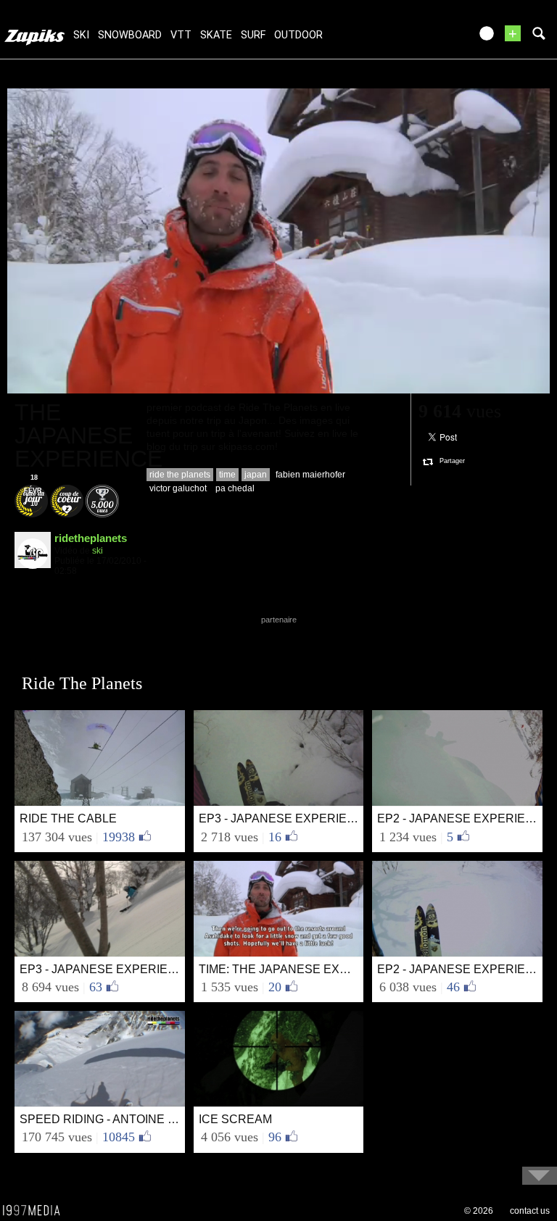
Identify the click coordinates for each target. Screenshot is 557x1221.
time (227, 475)
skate (216, 35)
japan (255, 475)
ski (81, 35)
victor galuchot (178, 488)
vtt (180, 35)
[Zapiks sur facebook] (428, 38)
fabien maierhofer (310, 475)
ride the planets (179, 475)
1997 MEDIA (35, 1211)
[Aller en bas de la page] (539, 1176)
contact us (530, 1211)
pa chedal (235, 488)
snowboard (130, 35)
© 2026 (478, 1211)
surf (253, 35)
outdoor (298, 35)
